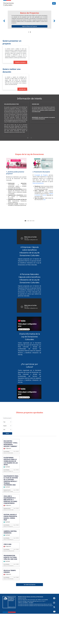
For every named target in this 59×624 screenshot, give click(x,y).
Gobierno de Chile (22, 608)
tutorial (44, 205)
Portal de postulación (38, 193)
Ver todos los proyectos (29, 595)
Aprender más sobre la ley (41, 36)
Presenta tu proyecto (20, 72)
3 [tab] (28, 231)
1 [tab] (27, 148)
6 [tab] (33, 231)
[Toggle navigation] (54, 3)
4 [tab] (30, 231)
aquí (44, 209)
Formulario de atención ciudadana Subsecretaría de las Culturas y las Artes (35, 614)
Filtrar (7, 443)
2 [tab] (31, 148)
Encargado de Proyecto (41, 185)
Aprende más (22, 99)
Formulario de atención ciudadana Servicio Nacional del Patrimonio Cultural (35, 616)
